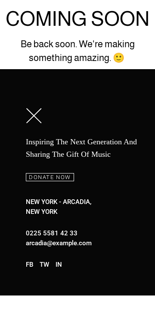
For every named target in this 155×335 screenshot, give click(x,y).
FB (29, 264)
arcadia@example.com (59, 243)
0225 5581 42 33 (52, 233)
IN (59, 264)
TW (44, 264)
